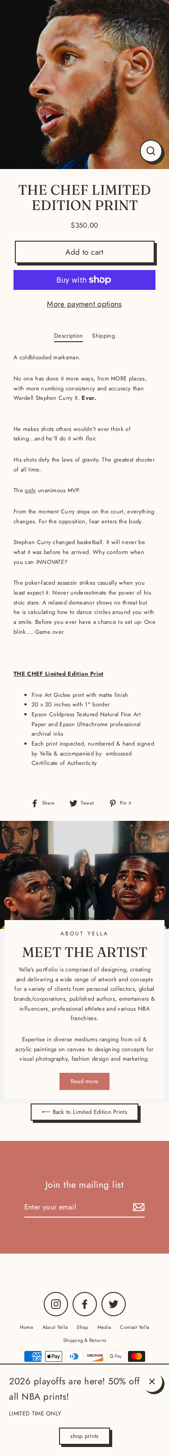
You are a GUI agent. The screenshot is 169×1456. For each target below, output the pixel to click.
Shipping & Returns (84, 1340)
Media (104, 1327)
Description (68, 335)
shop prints (84, 1436)
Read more (85, 1081)
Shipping (103, 335)
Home (26, 1327)
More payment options (84, 303)
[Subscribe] (137, 1207)
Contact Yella (134, 1327)
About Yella (55, 1327)
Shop (82, 1327)
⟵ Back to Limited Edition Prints (84, 1112)
